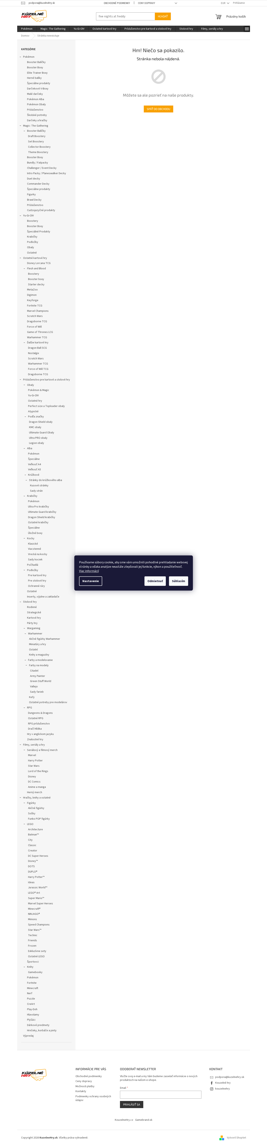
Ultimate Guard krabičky (42, 512)
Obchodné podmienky (117, 3)
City (30, 840)
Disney (32, 777)
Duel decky (33, 179)
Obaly (30, 247)
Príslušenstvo (35, 110)
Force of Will (34, 327)
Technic (32, 935)
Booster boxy (36, 279)
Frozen (32, 946)
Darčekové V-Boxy (37, 89)
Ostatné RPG (35, 718)
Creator (32, 851)
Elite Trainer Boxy (37, 73)
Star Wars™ (34, 930)
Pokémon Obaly (36, 104)
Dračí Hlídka (35, 729)
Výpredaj (28, 1036)
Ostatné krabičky (38, 522)
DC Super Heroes (38, 856)
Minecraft (32, 988)
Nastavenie (90, 581)
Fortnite (32, 983)
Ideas (31, 882)
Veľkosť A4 (34, 464)
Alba (29, 448)
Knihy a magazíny (39, 655)
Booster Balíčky (36, 62)
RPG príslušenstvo (39, 724)
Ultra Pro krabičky (38, 507)
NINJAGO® (34, 914)
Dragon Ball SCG (37, 348)
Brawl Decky (34, 200)
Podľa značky (36, 417)
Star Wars (34, 766)
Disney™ (33, 861)
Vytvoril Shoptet (236, 1138)
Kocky (30, 538)
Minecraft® (34, 909)
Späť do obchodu (158, 109)
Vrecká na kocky (37, 554)
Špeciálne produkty (38, 83)
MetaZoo (32, 290)
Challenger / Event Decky (42, 168)
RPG (29, 708)
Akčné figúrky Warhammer (44, 639)
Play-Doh (32, 1009)
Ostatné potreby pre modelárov (48, 702)
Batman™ (33, 835)
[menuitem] (26, 29)
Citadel (34, 671)
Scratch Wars (35, 316)
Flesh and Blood (36, 269)
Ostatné (32, 253)
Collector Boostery (39, 147)
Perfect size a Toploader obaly (46, 406)
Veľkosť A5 (34, 470)
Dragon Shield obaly (41, 422)
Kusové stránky (39, 486)
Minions (32, 919)
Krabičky (32, 237)
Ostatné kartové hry (35, 258)
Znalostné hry (35, 739)
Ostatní (33, 650)
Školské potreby (37, 115)
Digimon (32, 295)
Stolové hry (30, 602)
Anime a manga (37, 787)
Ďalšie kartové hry (37, 343)
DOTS (31, 866)
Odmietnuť (155, 581)
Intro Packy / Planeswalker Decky (46, 173)
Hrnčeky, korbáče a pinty (42, 1030)
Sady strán (36, 491)
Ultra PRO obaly (38, 438)
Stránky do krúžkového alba (45, 480)
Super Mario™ (36, 898)
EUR (223, 3)
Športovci (33, 962)
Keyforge (32, 300)
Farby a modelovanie (40, 660)
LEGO (30, 824)
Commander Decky (38, 184)
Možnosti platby (84, 1086)
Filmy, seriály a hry (34, 745)
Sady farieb (37, 692)
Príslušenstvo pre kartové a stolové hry (46, 380)
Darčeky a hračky (37, 120)
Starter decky (36, 284)
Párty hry (32, 623)
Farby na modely (39, 665)
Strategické (34, 612)
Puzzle (31, 999)
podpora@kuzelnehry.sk (229, 1077)
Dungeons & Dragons (40, 713)
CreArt (31, 1004)
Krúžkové (33, 475)
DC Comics (34, 782)
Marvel (32, 755)
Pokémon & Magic (38, 390)
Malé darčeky (35, 94)
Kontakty (80, 1091)
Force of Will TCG (38, 369)
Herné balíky (34, 78)
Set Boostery (36, 142)
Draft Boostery (36, 136)
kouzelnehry (222, 1089)
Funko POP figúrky (39, 819)
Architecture (35, 829)
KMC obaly (35, 427)
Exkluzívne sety (37, 951)
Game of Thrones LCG (40, 332)
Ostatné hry (35, 401)
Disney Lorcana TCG (39, 263)
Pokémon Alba (35, 99)
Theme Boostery (38, 152)
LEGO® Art (34, 893)
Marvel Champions (38, 311)
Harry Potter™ (36, 877)
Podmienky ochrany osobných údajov (93, 1098)
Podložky (32, 242)
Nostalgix (33, 353)
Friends (32, 940)
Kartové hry (34, 618)
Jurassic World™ (37, 888)
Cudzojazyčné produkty (41, 210)
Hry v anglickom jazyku (40, 734)
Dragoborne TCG (37, 321)
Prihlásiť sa (131, 1104)
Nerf (29, 993)
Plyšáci (31, 1020)
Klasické (33, 544)
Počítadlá (32, 565)
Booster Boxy (35, 68)
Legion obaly (36, 443)
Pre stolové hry (37, 581)
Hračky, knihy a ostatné (37, 798)
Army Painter (37, 676)
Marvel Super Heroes (40, 904)
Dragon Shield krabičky (41, 517)
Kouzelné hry (223, 1083)
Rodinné (32, 607)
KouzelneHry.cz (124, 1120)
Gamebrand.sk (143, 1120)
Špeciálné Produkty (38, 232)
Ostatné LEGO (36, 956)
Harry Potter (35, 761)
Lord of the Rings (38, 771)
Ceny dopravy (146, 3)
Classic (32, 845)
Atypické (33, 411)
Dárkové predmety (38, 1025)
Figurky (31, 194)
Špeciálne (34, 459)
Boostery (32, 221)
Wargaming (33, 628)
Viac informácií (89, 571)
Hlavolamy (33, 1015)
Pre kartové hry (37, 575)
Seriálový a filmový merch (42, 750)
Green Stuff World (40, 681)
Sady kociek (35, 560)
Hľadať (163, 16)
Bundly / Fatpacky (37, 163)
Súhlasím (178, 581)
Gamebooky (35, 972)
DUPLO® (32, 872)
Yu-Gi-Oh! (28, 216)
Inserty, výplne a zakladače (43, 597)
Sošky (31, 813)
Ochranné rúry (36, 586)
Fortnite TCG (34, 306)
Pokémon (28, 57)
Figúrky (31, 803)
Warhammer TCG (37, 337)
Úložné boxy (35, 533)
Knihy (30, 967)
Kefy (32, 697)
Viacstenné (34, 549)
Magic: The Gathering (35, 126)
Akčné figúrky (36, 808)
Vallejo (34, 687)
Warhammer (35, 634)
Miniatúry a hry (37, 644)
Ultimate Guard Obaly (41, 433)
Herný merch (34, 792)
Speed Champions (39, 925)
